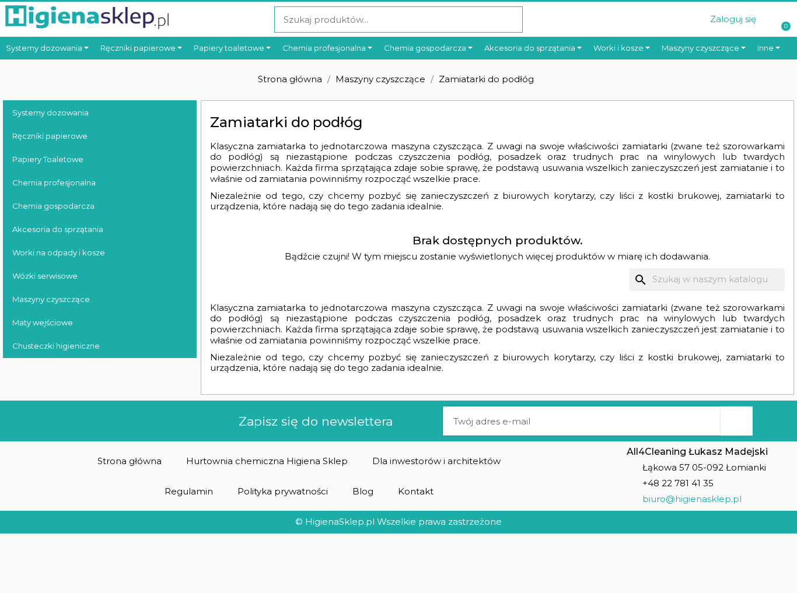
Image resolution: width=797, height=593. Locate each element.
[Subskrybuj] (736, 421)
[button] (129, 461)
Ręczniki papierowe (50, 136)
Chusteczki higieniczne (56, 345)
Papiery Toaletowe (47, 159)
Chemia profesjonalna (54, 182)
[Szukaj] (509, 19)
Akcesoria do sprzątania (57, 229)
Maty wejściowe (42, 322)
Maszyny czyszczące (51, 299)
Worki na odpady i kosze (58, 252)
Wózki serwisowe (45, 275)
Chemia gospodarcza (53, 205)
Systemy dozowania (50, 112)
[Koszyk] (784, 19)
